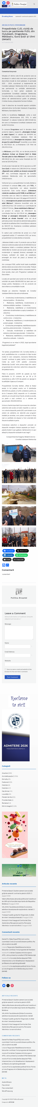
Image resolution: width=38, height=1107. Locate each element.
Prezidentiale (6, 800)
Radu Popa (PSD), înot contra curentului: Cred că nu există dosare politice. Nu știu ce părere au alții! (18, 941)
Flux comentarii (7, 1088)
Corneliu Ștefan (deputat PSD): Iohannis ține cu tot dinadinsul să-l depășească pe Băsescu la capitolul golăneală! (18, 960)
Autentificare (7, 1082)
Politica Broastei (19, 598)
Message (8, 624)
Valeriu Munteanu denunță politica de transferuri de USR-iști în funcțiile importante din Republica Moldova (19, 901)
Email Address (9, 652)
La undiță (5, 794)
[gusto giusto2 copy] (15, 835)
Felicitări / (5, 788)
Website (8, 661)
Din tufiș (5, 779)
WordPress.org (7, 1091)
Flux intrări (6, 1085)
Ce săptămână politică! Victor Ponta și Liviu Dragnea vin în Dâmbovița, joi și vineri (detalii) (18, 968)
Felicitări (5, 785)
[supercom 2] (19, 870)
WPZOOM (11, 1102)
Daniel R (5, 939)
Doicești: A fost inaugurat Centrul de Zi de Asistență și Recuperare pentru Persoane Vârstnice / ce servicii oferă (16, 923)
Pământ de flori (7, 797)
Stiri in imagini (20, 25)
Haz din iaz (5, 791)
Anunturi (5, 773)
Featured (5, 782)
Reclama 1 (5, 803)
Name (7, 643)
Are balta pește (8, 25)
